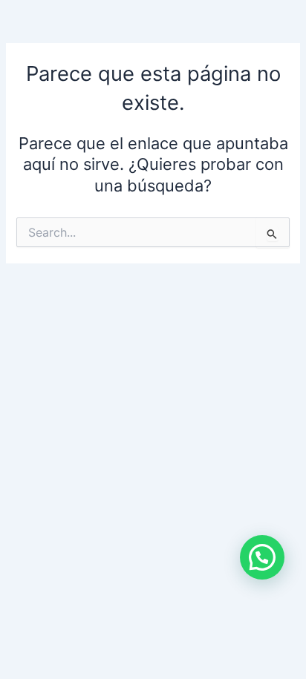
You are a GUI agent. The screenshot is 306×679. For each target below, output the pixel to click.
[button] (262, 557)
